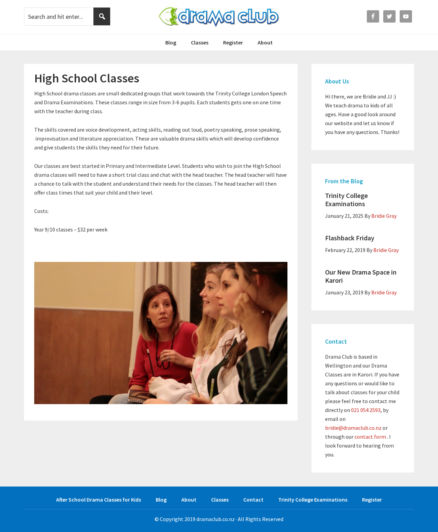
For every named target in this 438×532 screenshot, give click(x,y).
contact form (370, 436)
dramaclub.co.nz (215, 519)
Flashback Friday (349, 238)
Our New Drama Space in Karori (361, 276)
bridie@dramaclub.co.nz (353, 427)
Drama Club (219, 17)
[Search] (101, 16)
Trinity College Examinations (346, 199)
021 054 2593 (366, 410)
